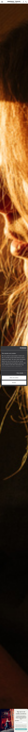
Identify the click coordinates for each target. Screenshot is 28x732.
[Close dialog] (27, 710)
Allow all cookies (14, 377)
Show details (20, 373)
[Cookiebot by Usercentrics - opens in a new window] (20, 348)
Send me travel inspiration (21, 729)
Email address (17, 720)
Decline (14, 382)
